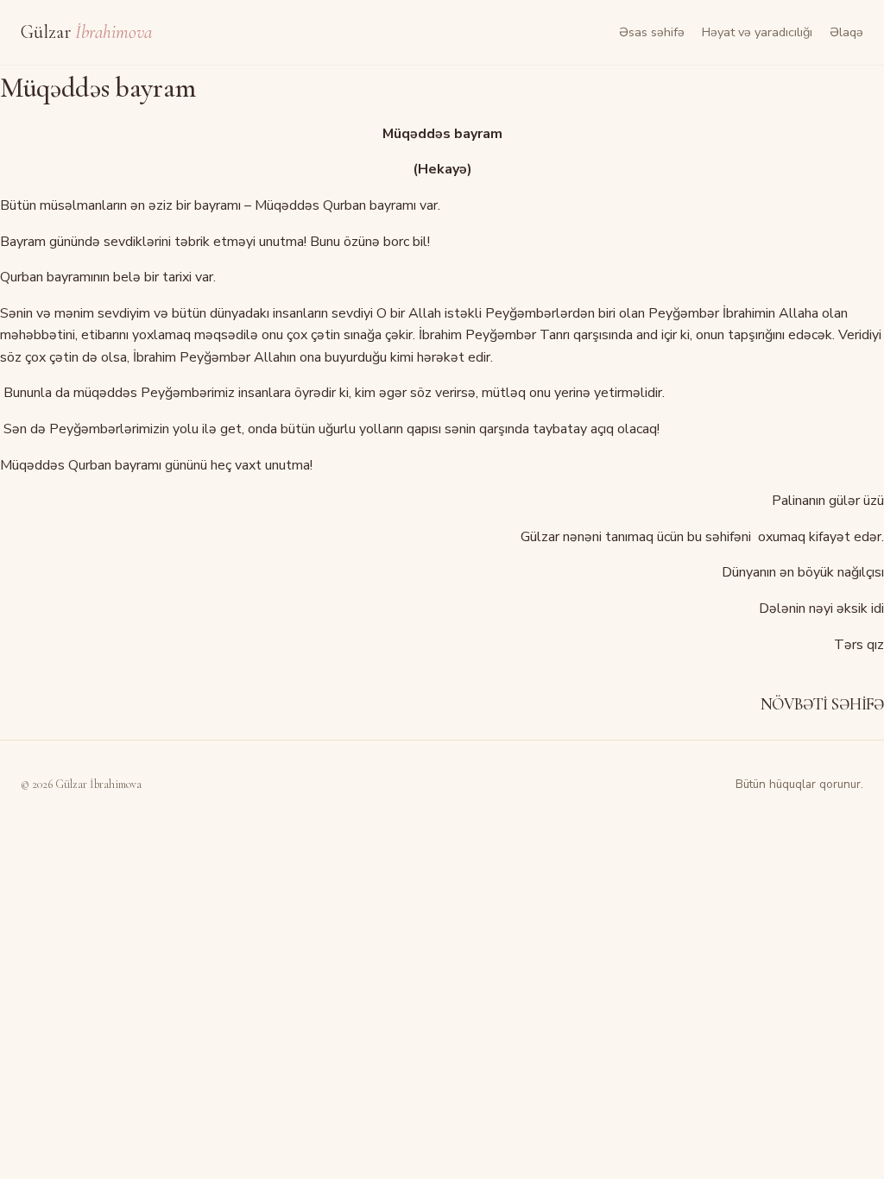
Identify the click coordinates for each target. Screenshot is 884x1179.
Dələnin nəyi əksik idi (821, 608)
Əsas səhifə (652, 32)
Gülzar (86, 32)
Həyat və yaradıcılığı (757, 32)
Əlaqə (846, 32)
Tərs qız (857, 644)
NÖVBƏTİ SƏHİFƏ (822, 704)
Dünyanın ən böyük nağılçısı (803, 572)
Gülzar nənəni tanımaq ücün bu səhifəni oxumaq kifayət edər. (702, 536)
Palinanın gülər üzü (828, 500)
